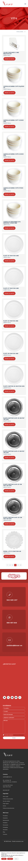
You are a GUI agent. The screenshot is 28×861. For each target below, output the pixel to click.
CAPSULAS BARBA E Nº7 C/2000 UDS (13, 121)
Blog (4, 832)
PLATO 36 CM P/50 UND (10, 353)
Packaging (5, 827)
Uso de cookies (6, 801)
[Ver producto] (23, 40)
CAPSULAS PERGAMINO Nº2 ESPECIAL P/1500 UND (12, 222)
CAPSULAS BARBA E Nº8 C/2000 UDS (13, 154)
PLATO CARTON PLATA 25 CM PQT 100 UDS (12, 485)
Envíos (4, 805)
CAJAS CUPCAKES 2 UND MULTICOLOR (11, 53)
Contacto (5, 834)
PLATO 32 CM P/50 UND (10, 321)
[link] (14, 576)
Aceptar (4, 858)
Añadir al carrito (9, 58)
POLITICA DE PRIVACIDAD (18, 735)
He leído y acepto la (14, 735)
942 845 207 (6, 790)
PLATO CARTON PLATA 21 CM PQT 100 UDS (13, 452)
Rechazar (10, 858)
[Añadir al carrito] (23, 38)
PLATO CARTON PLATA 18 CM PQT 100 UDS (13, 418)
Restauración (6, 820)
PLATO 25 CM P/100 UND (11, 255)
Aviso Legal (5, 796)
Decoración (5, 825)
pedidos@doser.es (7, 777)
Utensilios (5, 829)
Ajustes (16, 858)
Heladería (5, 822)
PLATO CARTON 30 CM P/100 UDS (13, 386)
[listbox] (14, 717)
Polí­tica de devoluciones (8, 808)
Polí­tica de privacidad (8, 798)
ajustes (11, 856)
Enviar (14, 737)
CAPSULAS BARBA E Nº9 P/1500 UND (13, 188)
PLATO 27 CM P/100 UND (11, 288)
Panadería (5, 815)
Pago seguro (6, 803)
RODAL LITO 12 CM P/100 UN (12, 551)
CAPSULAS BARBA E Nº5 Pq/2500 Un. (13, 87)
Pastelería (5, 818)
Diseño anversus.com (17, 841)
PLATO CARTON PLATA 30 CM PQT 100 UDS (12, 518)
